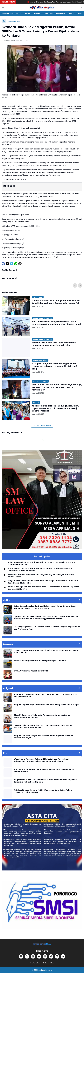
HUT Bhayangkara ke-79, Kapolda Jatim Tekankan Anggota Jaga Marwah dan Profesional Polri (47, 628)
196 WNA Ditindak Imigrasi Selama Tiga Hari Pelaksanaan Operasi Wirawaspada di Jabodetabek (43, 726)
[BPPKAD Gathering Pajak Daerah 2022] (8, 674)
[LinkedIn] (57, 956)
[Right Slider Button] (82, 13)
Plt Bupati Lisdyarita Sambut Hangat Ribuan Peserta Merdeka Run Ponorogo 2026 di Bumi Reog (54, 366)
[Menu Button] (3, 7)
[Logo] (42, 944)
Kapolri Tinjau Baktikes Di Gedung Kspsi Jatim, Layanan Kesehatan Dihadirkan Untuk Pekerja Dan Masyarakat (55, 408)
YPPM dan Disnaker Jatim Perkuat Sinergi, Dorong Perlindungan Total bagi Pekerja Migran (41, 575)
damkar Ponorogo (40, 381)
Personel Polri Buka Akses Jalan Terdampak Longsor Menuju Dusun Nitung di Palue (54, 344)
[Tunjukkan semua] (79, 600)
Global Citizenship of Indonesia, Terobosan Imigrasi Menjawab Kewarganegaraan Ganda (42, 716)
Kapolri (36, 402)
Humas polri (37, 297)
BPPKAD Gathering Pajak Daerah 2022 (31, 671)
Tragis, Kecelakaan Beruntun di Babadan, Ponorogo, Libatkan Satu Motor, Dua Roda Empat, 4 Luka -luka (43, 582)
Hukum (27, 13)
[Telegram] (11, 263)
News (50, 970)
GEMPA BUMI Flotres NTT (42, 318)
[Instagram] (33, 956)
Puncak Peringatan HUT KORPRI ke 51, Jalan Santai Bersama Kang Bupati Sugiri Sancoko (46, 651)
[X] (7, 263)
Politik (18, 13)
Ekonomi (36, 13)
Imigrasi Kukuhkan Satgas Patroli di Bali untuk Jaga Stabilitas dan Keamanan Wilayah (43, 737)
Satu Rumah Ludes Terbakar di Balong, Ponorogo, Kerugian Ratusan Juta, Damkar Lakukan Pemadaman (57, 387)
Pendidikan (60, 13)
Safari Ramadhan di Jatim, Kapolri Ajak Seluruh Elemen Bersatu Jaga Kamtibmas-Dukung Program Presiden (44, 607)
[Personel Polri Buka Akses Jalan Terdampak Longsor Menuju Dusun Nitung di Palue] (16, 347)
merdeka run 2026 (40, 360)
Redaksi (46, 963)
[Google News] (45, 956)
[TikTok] (51, 956)
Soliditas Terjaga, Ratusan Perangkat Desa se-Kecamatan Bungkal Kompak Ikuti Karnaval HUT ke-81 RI (44, 588)
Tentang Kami (35, 963)
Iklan (52, 963)
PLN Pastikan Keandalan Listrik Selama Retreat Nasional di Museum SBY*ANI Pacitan (44, 770)
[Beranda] (4, 21)
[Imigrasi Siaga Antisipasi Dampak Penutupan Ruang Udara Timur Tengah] (8, 708)
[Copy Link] (20, 263)
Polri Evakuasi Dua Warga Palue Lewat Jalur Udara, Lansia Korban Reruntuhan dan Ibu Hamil (56, 322)
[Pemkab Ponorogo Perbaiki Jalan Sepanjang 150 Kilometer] (8, 664)
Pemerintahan (7, 13)
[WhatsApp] (15, 263)
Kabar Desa (48, 13)
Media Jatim (42, 970)
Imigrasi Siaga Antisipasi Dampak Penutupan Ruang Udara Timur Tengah (46, 705)
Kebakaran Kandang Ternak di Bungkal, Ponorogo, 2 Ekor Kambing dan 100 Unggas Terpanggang (41, 563)
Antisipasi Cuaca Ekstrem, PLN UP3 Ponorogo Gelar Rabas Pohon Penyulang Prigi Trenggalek (43, 791)
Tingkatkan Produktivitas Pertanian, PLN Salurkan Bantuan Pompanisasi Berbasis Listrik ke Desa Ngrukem (46, 781)
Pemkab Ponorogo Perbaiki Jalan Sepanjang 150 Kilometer (40, 661)
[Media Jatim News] (42, 7)
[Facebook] (3, 263)
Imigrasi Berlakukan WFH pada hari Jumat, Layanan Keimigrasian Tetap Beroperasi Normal (46, 695)
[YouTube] (39, 956)
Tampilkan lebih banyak (42, 425)
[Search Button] (81, 7)
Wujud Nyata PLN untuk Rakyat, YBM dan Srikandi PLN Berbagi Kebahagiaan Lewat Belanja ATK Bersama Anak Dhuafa (41, 760)
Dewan (71, 13)
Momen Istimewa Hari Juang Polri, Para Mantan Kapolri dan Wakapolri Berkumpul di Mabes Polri (42, 2)
